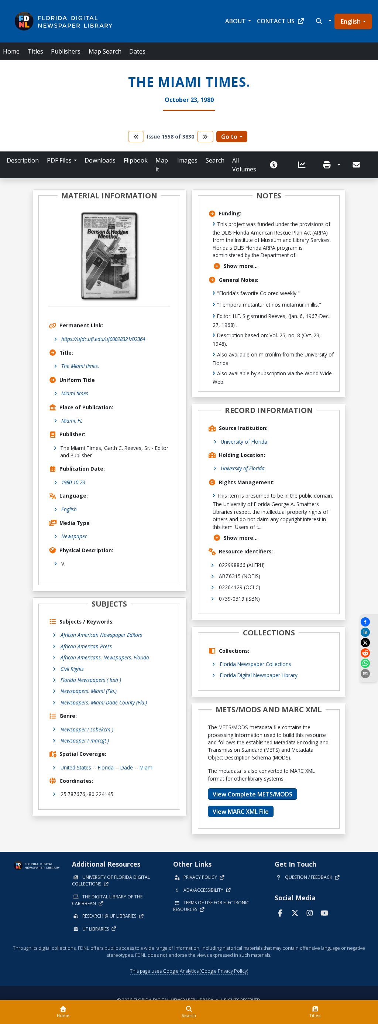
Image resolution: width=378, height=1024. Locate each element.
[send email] (369, 673)
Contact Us (276, 21)
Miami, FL (72, 420)
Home (11, 51)
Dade (126, 767)
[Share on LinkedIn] (369, 632)
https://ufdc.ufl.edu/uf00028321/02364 (103, 338)
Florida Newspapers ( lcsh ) (91, 679)
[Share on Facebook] (369, 622)
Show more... (241, 265)
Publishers (65, 51)
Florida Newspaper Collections (255, 664)
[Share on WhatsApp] (369, 663)
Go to (229, 137)
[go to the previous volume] (136, 136)
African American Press (86, 646)
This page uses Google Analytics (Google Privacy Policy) (189, 970)
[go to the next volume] (205, 136)
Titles (35, 51)
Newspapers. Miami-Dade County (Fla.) (104, 702)
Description (23, 160)
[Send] (357, 164)
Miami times (74, 393)
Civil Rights (72, 668)
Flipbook (136, 160)
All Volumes (244, 164)
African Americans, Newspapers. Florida (105, 657)
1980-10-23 (73, 482)
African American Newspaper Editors (101, 634)
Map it (161, 164)
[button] (322, 21)
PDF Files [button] (59, 160)
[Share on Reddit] (369, 653)
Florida (106, 767)
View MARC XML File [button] (241, 812)
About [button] (235, 21)
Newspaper (74, 536)
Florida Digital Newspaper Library (259, 675)
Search (215, 160)
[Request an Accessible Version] (276, 164)
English (351, 21)
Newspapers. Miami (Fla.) (89, 690)
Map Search (105, 51)
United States (76, 767)
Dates (137, 51)
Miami (147, 767)
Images (187, 160)
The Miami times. (80, 365)
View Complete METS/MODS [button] (252, 794)
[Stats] (304, 164)
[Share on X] (369, 642)
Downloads (100, 160)
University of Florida (244, 441)
